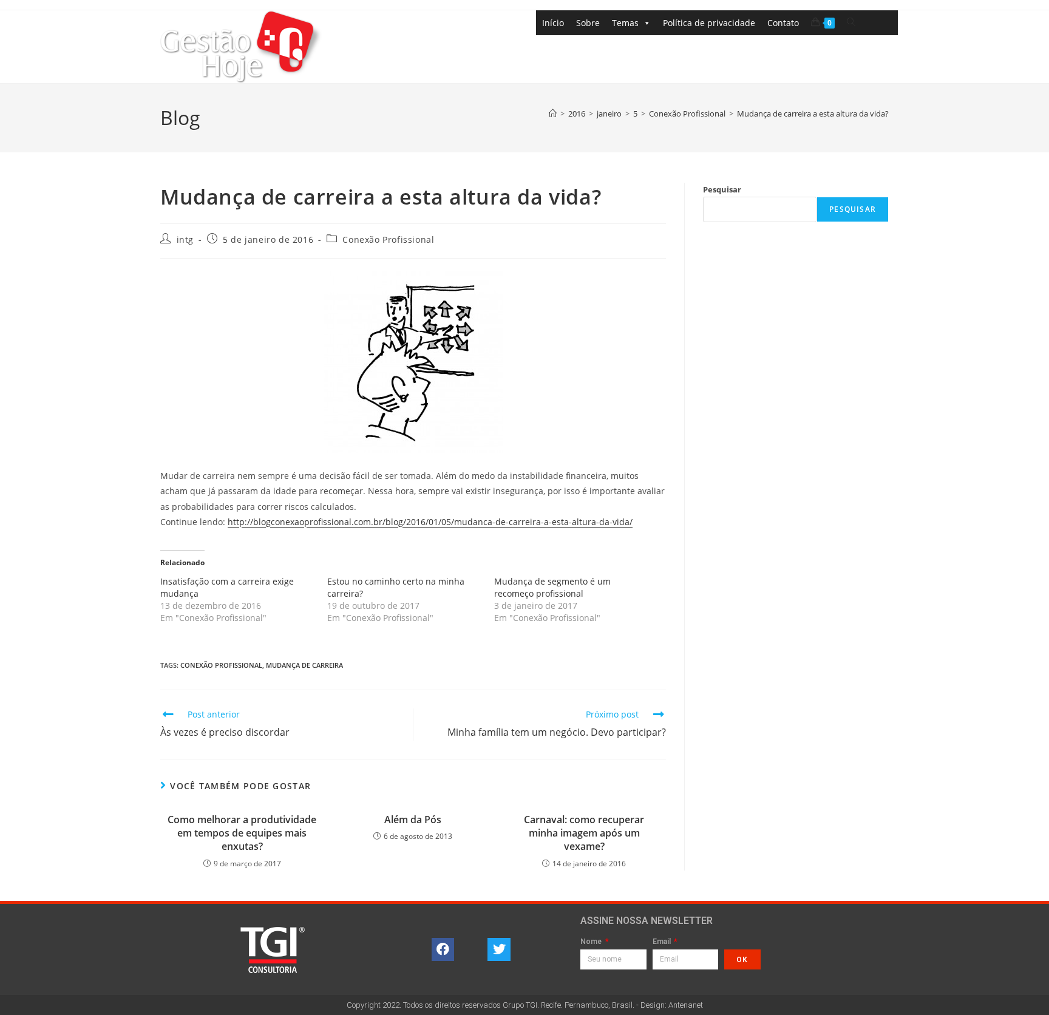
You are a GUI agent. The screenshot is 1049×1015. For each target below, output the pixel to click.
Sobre (588, 23)
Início (553, 23)
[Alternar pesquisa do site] (851, 22)
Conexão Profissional (388, 239)
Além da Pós (412, 819)
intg (185, 239)
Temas (625, 23)
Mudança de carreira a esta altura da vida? (813, 113)
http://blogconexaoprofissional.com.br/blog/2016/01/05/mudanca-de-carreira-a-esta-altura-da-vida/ (430, 522)
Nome (591, 942)
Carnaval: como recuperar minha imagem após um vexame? (584, 833)
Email (663, 942)
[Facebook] (443, 949)
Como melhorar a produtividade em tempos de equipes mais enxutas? (242, 833)
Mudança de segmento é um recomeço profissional (552, 587)
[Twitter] (499, 949)
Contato (783, 23)
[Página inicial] (553, 113)
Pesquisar (722, 189)
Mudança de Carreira (304, 665)
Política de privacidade (709, 23)
